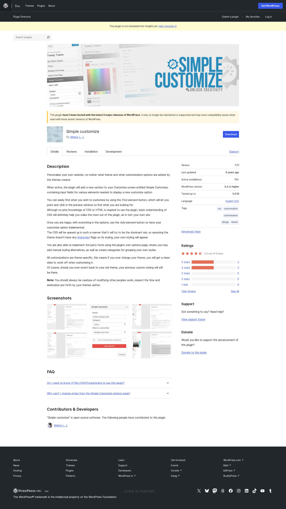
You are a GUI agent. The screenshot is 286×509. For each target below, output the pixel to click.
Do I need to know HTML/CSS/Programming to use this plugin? (85, 383)
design (225, 222)
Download (231, 134)
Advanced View (191, 231)
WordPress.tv (127, 475)
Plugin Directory (22, 16)
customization (231, 215)
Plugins (70, 470)
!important (83, 237)
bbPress (229, 470)
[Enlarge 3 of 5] (124, 308)
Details (54, 151)
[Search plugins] (48, 37)
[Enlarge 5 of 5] (167, 336)
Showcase (71, 460)
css (219, 208)
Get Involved (178, 460)
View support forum (193, 319)
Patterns (70, 475)
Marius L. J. (77, 137)
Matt (227, 465)
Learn (121, 460)
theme (234, 222)
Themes (70, 465)
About (16, 460)
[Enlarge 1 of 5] (82, 308)
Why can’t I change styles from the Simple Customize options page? (88, 393)
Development (114, 151)
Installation (91, 151)
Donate (176, 470)
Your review (188, 291)
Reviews (72, 151)
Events (174, 465)
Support (234, 151)
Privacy (17, 475)
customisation (231, 208)
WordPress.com (233, 460)
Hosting (17, 470)
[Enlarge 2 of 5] (82, 336)
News (16, 465)
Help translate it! (168, 26)
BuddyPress (231, 475)
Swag (175, 475)
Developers (124, 470)
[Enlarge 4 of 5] (167, 308)
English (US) (232, 201)
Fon (46, 491)
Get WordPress (270, 5)
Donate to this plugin (194, 352)
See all (235, 291)
